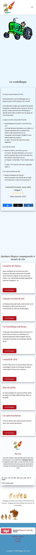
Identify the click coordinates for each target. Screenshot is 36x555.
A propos (18, 541)
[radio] (13, 193)
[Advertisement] (18, 61)
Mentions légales (18, 537)
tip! (6, 531)
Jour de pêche (9, 387)
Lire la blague (9, 290)
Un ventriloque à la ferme (14, 326)
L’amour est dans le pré (13, 298)
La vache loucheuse (12, 415)
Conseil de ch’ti (10, 359)
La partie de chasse (12, 265)
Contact (18, 539)
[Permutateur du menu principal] (32, 7)
